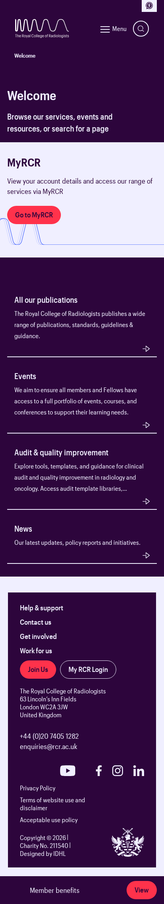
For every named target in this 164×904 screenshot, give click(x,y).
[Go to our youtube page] (67, 770)
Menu (119, 28)
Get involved (38, 636)
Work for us (36, 650)
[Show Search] (141, 29)
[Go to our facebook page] (99, 770)
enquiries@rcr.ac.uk (48, 746)
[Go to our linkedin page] (138, 770)
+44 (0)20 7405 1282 (49, 736)
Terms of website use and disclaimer (52, 803)
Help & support (41, 607)
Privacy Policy (37, 788)
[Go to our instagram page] (117, 770)
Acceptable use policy (49, 819)
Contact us (35, 622)
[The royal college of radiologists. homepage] (42, 28)
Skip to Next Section (35, 146)
